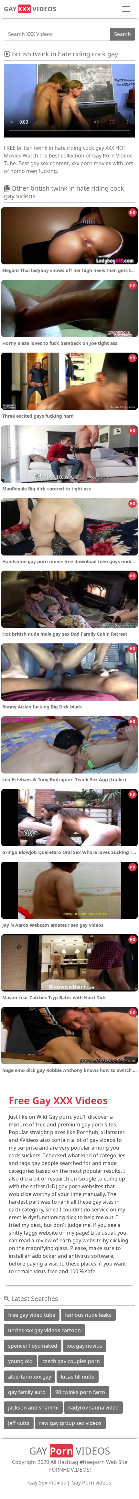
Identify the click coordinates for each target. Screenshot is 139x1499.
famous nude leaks (88, 1314)
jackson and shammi (33, 1407)
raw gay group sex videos (70, 1423)
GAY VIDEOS (30, 9)
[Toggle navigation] (126, 9)
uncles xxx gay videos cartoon (44, 1330)
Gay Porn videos (91, 1482)
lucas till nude (77, 1376)
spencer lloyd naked (32, 1345)
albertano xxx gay (29, 1376)
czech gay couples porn (71, 1361)
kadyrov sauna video (93, 1407)
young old (20, 1361)
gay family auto (27, 1392)
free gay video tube (31, 1314)
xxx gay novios (84, 1345)
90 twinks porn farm (80, 1392)
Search (122, 34)
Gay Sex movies (47, 1482)
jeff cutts (18, 1423)
